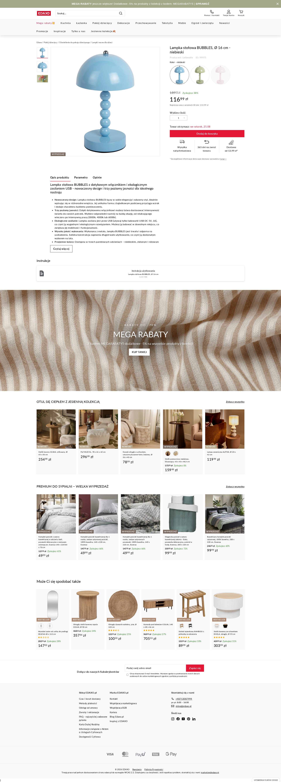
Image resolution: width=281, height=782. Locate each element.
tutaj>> (223, 159)
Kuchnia (66, 23)
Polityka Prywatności (153, 769)
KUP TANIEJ (139, 352)
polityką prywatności (178, 676)
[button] (43, 637)
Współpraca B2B (118, 707)
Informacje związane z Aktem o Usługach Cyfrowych (93, 731)
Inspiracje (60, 31)
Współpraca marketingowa (123, 703)
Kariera (113, 712)
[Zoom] (105, 101)
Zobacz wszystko (235, 401)
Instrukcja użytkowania (143, 270)
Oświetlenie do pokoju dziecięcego (74, 42)
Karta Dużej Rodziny (89, 724)
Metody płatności (88, 703)
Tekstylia (167, 23)
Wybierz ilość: (178, 112)
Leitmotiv (188, 57)
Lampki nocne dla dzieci (102, 42)
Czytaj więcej (61, 248)
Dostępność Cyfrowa (89, 736)
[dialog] (266, 780)
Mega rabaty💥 (45, 23)
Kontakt (114, 698)
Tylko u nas (78, 31)
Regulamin (137, 769)
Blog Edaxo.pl (117, 716)
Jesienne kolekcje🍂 (103, 31)
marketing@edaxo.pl (210, 772)
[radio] (179, 75)
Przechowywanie (146, 23)
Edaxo (39, 42)
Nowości (224, 23)
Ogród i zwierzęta (202, 23)
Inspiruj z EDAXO (118, 721)
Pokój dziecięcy (102, 23)
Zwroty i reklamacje (89, 712)
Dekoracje (123, 23)
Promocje (42, 31)
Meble (182, 23)
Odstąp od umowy (88, 707)
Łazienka (81, 23)
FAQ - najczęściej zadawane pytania (93, 718)
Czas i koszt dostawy (90, 698)
